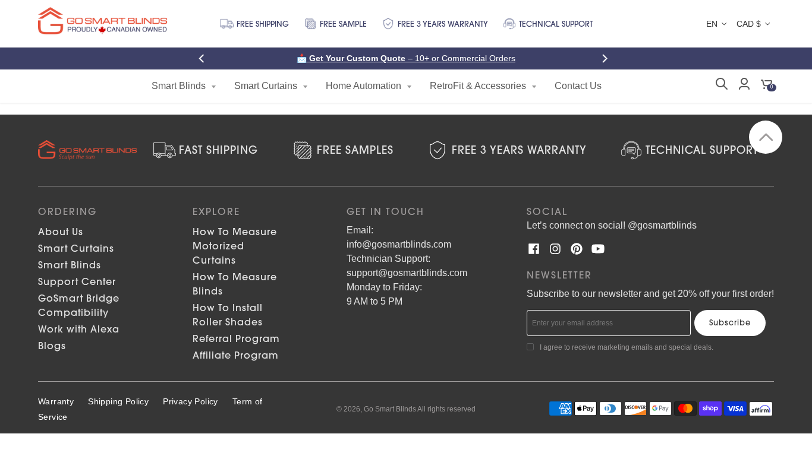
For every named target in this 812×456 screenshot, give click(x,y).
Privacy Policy (190, 401)
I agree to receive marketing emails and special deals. (626, 347)
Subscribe (730, 322)
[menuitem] (184, 86)
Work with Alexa (78, 329)
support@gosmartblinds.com (407, 273)
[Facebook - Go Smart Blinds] (534, 249)
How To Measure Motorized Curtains (235, 246)
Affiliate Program (236, 355)
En (711, 23)
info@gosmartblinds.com (399, 244)
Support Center (77, 281)
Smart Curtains (76, 248)
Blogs (52, 346)
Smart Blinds (69, 265)
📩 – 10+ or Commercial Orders (406, 58)
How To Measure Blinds (235, 284)
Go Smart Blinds (390, 409)
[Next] (607, 58)
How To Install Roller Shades (228, 315)
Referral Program (236, 338)
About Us (60, 232)
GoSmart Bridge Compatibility (78, 305)
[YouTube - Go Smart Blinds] (598, 249)
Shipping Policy (118, 401)
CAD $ (749, 23)
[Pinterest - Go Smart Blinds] (576, 249)
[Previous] (205, 58)
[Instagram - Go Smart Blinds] (555, 249)
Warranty (56, 401)
